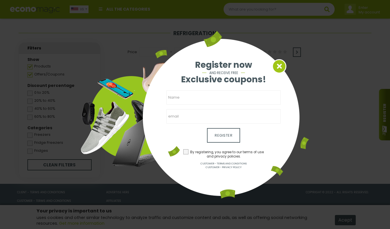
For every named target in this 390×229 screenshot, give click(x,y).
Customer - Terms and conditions (223, 163)
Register (223, 135)
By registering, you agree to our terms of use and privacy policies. (227, 154)
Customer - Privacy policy (224, 167)
